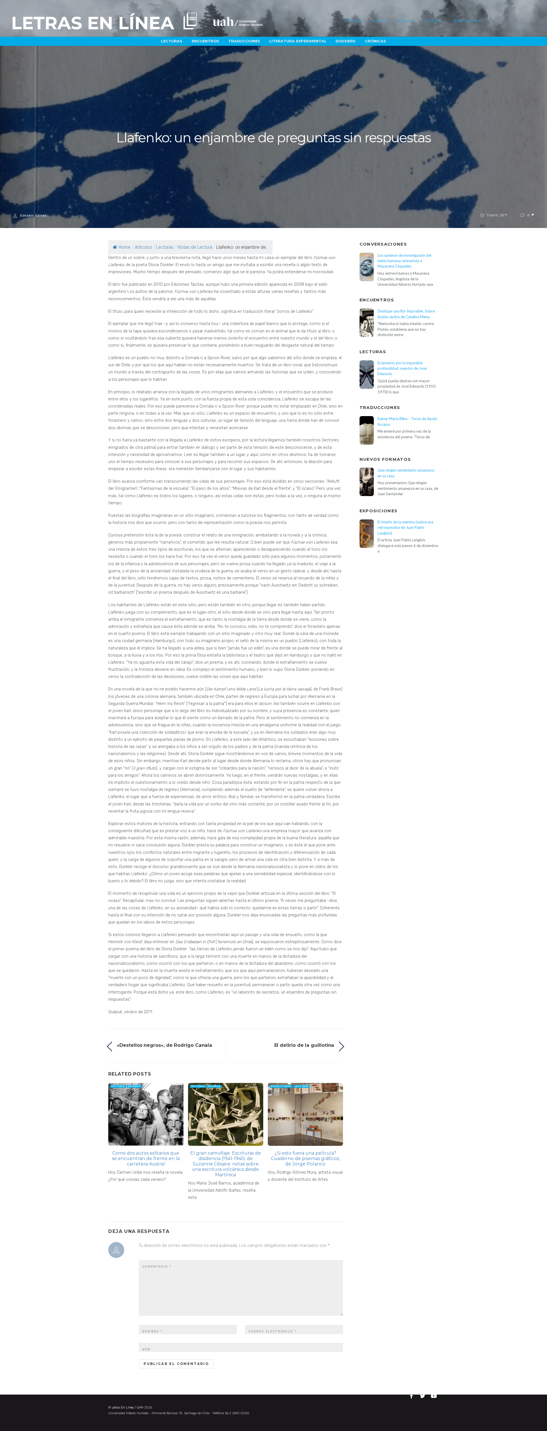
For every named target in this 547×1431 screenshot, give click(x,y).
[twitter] (423, 1395)
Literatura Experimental (297, 41)
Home (124, 247)
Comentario (157, 1266)
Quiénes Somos (468, 20)
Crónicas (375, 41)
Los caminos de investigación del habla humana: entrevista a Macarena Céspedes (404, 261)
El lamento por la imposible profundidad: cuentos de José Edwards (402, 368)
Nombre (152, 1331)
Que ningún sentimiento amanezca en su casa (405, 473)
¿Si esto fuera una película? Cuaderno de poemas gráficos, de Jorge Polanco (305, 1158)
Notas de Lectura (194, 247)
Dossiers (346, 41)
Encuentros (205, 41)
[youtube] (434, 1395)
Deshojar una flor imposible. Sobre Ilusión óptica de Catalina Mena (406, 314)
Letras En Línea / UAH (127, 1407)
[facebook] (412, 1395)
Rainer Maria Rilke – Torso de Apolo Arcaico (407, 421)
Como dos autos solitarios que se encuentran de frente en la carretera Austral (146, 1158)
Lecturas (171, 41)
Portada (354, 20)
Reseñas (134, 1086)
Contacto (433, 20)
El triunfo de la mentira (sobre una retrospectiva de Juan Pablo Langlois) (405, 527)
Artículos (405, 20)
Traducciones (244, 41)
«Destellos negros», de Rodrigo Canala (164, 1045)
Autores (379, 20)
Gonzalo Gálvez (33, 215)
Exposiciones (281, 1086)
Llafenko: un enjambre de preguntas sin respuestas (273, 137)
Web (146, 1349)
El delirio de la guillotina (304, 1045)
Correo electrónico (272, 1331)
